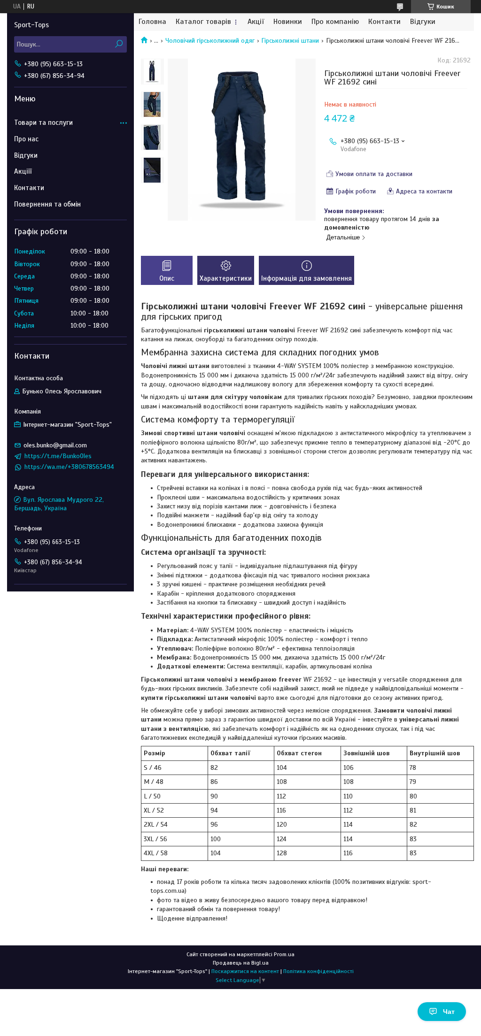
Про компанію (335, 22)
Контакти (384, 22)
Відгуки (422, 22)
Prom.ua (284, 954)
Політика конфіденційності (318, 971)
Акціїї (22, 171)
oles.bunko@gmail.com (55, 445)
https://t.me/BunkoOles (58, 456)
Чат (449, 1011)
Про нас (26, 139)
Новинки (287, 22)
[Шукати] (118, 44)
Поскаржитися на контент (245, 971)
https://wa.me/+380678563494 (69, 467)
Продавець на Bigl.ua (241, 962)
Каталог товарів (203, 22)
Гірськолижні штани (290, 41)
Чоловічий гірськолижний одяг (210, 41)
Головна (152, 22)
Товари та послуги (43, 122)
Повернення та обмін (47, 204)
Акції (256, 22)
